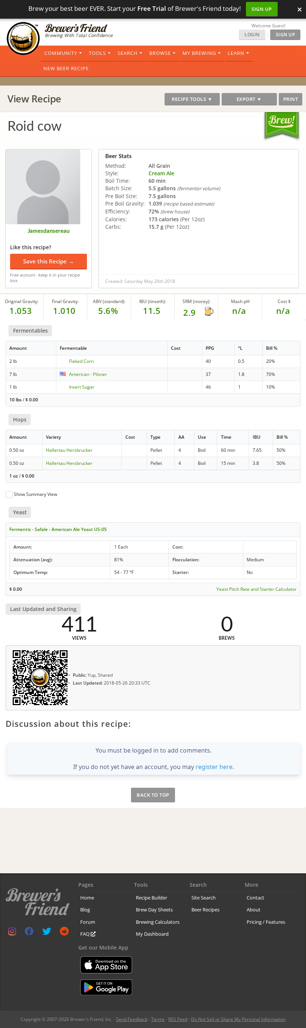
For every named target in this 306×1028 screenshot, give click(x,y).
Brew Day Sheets (154, 909)
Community (60, 53)
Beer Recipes (205, 909)
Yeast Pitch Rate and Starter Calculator (256, 589)
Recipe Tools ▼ (192, 99)
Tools (97, 53)
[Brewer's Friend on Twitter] (46, 933)
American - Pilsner (88, 374)
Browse (160, 53)
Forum (87, 922)
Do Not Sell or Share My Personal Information (238, 1019)
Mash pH (240, 301)
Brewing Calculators (157, 922)
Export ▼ (249, 99)
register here (214, 767)
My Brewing (199, 53)
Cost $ (284, 301)
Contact (255, 897)
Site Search (203, 897)
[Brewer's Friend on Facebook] (29, 933)
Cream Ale (161, 173)
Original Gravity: (21, 301)
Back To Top (153, 794)
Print (290, 99)
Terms (158, 1019)
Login (252, 34)
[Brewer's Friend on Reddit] (64, 933)
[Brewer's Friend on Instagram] (12, 933)
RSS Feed (177, 1019)
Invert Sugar (81, 387)
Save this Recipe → (48, 261)
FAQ (85, 933)
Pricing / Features (266, 922)
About (253, 909)
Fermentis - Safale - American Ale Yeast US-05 (58, 529)
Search (128, 53)
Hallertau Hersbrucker (69, 450)
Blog (85, 909)
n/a (283, 310)
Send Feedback (131, 1019)
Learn (236, 53)
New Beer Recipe (66, 68)
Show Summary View (35, 494)
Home (87, 897)
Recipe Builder (151, 897)
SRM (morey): (196, 301)
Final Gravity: (65, 301)
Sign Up (262, 9)
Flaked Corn (81, 361)
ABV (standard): (109, 301)
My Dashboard (152, 933)
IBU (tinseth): (152, 301)
